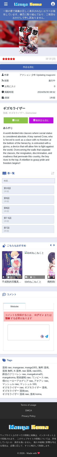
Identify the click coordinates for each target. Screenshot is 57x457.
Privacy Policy (28, 416)
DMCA (28, 410)
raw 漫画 (26, 370)
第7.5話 (7, 218)
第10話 (7, 188)
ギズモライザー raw (12, 387)
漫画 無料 (7, 370)
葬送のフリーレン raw (14, 374)
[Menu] (6, 4)
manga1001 (31, 367)
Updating (40, 75)
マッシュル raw (10, 384)
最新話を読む (42, 120)
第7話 (7, 227)
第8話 (7, 208)
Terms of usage (28, 405)
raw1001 (37, 370)
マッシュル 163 (28, 384)
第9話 (7, 198)
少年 (33, 75)
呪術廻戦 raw (24, 377)
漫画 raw (7, 367)
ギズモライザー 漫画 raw (15, 394)
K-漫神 (17, 370)
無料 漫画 (43, 367)
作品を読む (28, 67)
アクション (25, 75)
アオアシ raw (41, 380)
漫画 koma (35, 394)
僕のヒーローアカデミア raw (17, 380)
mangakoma (8, 377)
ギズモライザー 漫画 (36, 387)
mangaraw (18, 367)
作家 (16, 120)
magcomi (50, 75)
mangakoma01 (35, 374)
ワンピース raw (40, 377)
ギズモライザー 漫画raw (15, 390)
